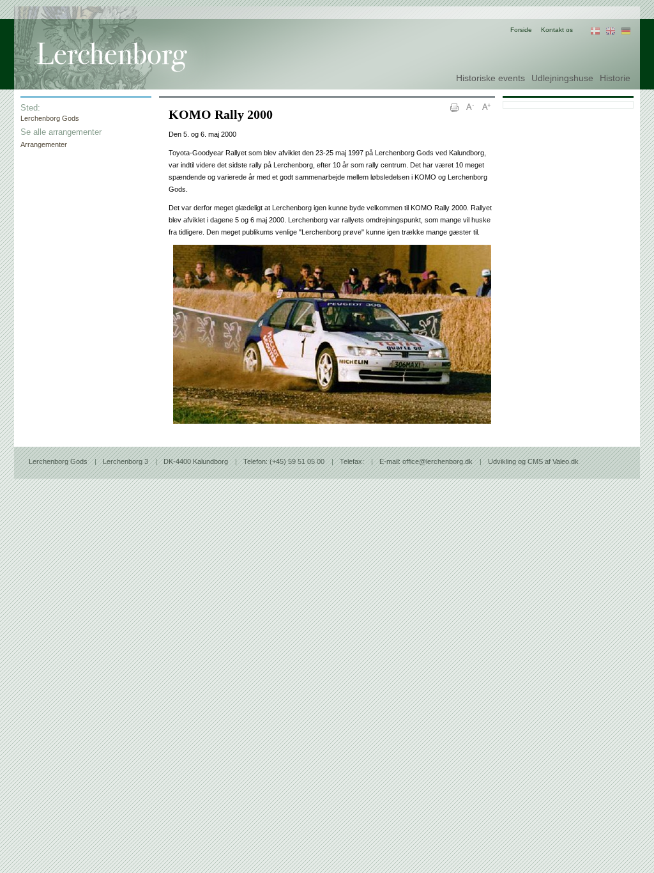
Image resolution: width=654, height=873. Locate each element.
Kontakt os (557, 29)
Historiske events (490, 78)
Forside (521, 29)
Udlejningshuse (562, 78)
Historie (615, 78)
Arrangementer (43, 144)
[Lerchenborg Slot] (132, 41)
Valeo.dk (565, 461)
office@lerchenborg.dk (437, 461)
